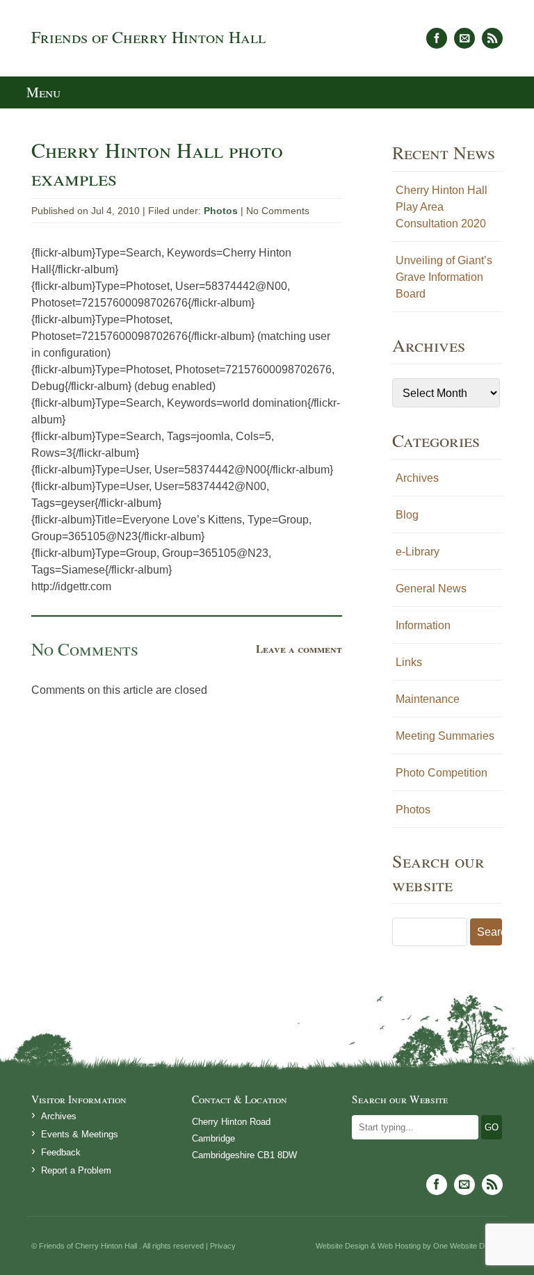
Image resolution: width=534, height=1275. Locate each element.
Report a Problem (76, 1170)
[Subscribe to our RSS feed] (492, 38)
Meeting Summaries (445, 735)
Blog (407, 514)
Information (423, 625)
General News (431, 588)
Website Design (342, 1246)
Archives (417, 477)
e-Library (417, 551)
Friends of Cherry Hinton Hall (148, 37)
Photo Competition (441, 772)
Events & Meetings (79, 1134)
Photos (221, 210)
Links (409, 662)
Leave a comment (299, 648)
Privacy (223, 1246)
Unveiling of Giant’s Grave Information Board (444, 277)
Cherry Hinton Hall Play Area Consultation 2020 (441, 206)
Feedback (61, 1152)
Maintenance (428, 698)
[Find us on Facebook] (436, 38)
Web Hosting (399, 1246)
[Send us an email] (464, 38)
